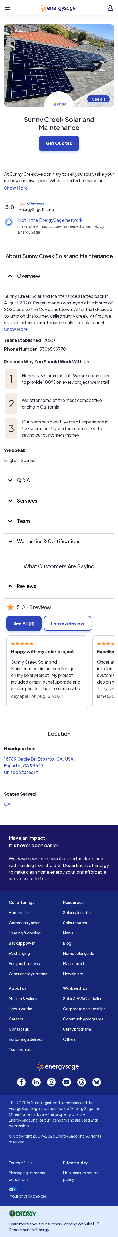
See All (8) (24, 623)
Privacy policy (75, 1162)
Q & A (23, 480)
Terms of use (20, 1162)
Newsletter (73, 973)
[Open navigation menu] (7, 7)
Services (26, 500)
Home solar (19, 912)
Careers (16, 1018)
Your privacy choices (28, 1196)
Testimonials (20, 1049)
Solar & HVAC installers (83, 998)
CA (7, 804)
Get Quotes (59, 143)
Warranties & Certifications (48, 541)
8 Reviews (35, 203)
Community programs (83, 1018)
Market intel (73, 963)
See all (98, 98)
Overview (28, 275)
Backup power (22, 943)
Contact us (19, 1029)
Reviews (26, 586)
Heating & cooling (25, 932)
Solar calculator (77, 912)
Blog (67, 943)
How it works (20, 1008)
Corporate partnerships (84, 1008)
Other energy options (28, 973)
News (68, 932)
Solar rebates (75, 922)
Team (23, 521)
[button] (59, 188)
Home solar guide (78, 953)
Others (69, 1039)
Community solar (24, 922)
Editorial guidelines (25, 1039)
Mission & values (23, 998)
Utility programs (77, 1029)
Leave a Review (67, 623)
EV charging (19, 953)
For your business (24, 963)
